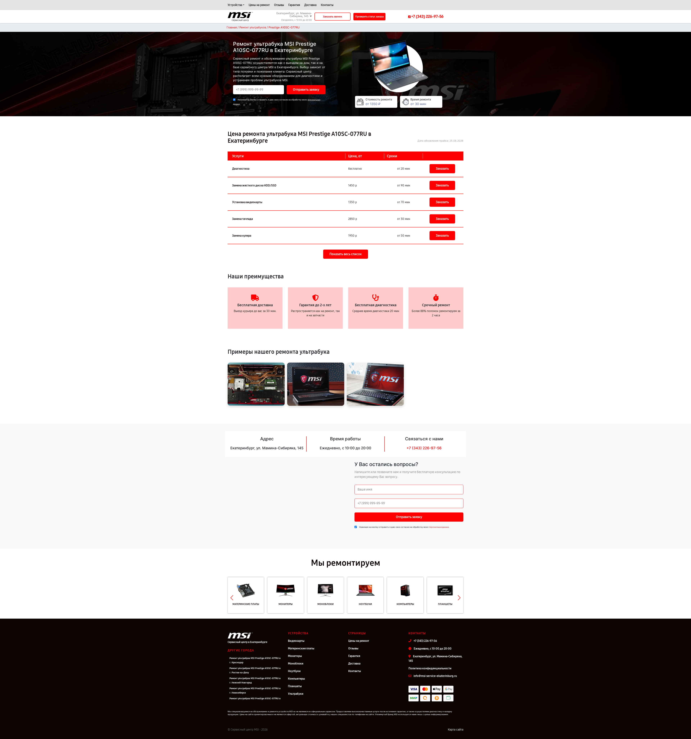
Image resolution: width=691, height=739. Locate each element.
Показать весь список (345, 254)
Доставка (310, 5)
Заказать (442, 169)
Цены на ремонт (259, 5)
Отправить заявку (306, 90)
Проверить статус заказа (369, 16)
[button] (231, 598)
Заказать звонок (332, 16)
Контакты (327, 5)
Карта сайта (455, 729)
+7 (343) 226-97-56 (424, 448)
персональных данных (439, 527)
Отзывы (279, 5)
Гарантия (294, 5)
